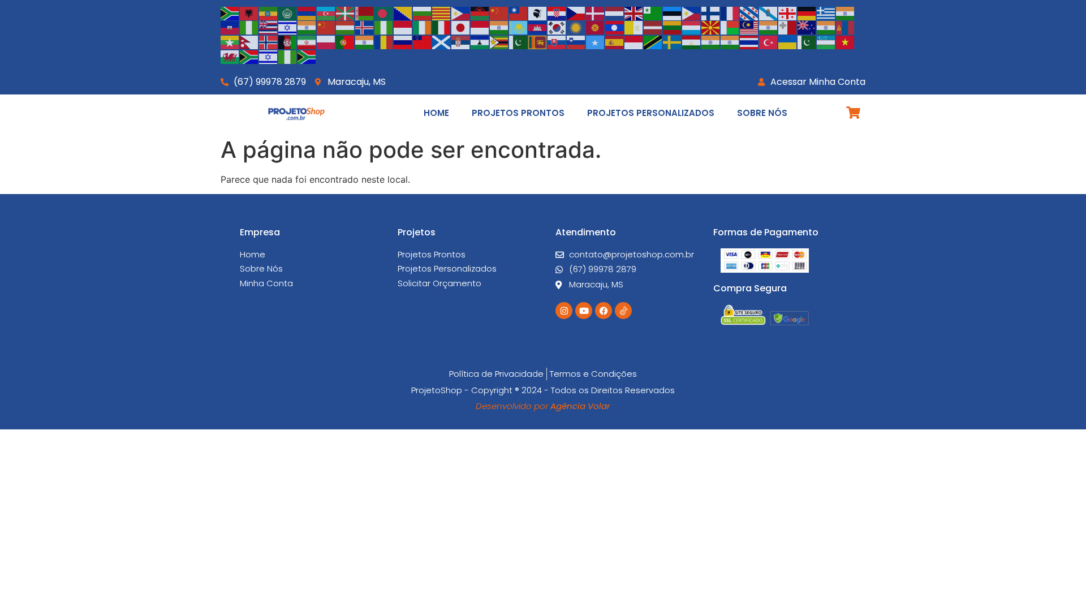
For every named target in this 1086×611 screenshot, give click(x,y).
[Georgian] (788, 12)
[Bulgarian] (422, 12)
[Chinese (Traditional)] (518, 12)
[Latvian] (653, 27)
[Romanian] (384, 41)
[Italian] (441, 27)
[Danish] (595, 12)
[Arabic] (288, 12)
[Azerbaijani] (326, 12)
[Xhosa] (249, 56)
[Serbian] (461, 41)
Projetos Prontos (518, 113)
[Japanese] (461, 27)
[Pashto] (288, 41)
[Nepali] (249, 41)
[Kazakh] (518, 27)
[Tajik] (691, 41)
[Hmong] (326, 27)
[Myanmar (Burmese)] (230, 41)
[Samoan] (422, 41)
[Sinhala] (538, 41)
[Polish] (326, 41)
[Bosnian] (403, 12)
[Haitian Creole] (230, 27)
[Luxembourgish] (691, 27)
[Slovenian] (576, 41)
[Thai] (749, 41)
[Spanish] (614, 41)
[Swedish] (672, 41)
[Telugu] (730, 41)
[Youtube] (583, 310)
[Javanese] (480, 27)
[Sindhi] (518, 41)
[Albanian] (249, 12)
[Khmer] (538, 27)
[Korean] (557, 27)
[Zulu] (307, 56)
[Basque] (345, 12)
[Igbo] (384, 27)
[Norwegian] (268, 41)
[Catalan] (441, 12)
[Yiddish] (268, 56)
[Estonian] (672, 12)
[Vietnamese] (845, 41)
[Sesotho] (480, 41)
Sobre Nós (762, 113)
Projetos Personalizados (650, 113)
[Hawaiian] (268, 27)
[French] (730, 12)
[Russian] (403, 41)
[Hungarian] (345, 27)
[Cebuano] (461, 12)
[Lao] (614, 27)
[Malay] (749, 27)
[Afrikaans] (230, 12)
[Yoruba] (288, 56)
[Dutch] (614, 12)
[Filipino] (691, 12)
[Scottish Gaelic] (441, 41)
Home (436, 113)
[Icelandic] (364, 27)
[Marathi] (826, 27)
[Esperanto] (653, 12)
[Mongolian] (845, 27)
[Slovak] (557, 41)
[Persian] (307, 41)
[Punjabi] (364, 41)
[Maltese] (788, 27)
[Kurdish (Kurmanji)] (576, 27)
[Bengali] (384, 12)
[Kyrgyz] (595, 27)
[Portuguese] (345, 41)
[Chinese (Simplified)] (499, 12)
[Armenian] (307, 12)
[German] (807, 12)
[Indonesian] (403, 27)
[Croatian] (557, 12)
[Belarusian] (364, 12)
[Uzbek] (826, 41)
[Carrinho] (853, 112)
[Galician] (768, 12)
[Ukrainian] (788, 41)
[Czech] (576, 12)
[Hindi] (307, 27)
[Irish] (422, 27)
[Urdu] (807, 41)
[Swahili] (653, 41)
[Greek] (826, 12)
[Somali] (595, 41)
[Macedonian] (711, 27)
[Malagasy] (730, 27)
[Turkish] (768, 41)
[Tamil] (711, 41)
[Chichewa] (480, 12)
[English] (634, 12)
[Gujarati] (845, 12)
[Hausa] (249, 27)
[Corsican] (538, 12)
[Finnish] (711, 12)
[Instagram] (563, 310)
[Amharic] (268, 12)
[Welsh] (230, 56)
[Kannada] (499, 27)
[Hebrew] (288, 27)
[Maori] (807, 27)
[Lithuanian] (672, 27)
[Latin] (634, 27)
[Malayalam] (768, 27)
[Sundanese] (634, 41)
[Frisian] (749, 12)
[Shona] (499, 41)
